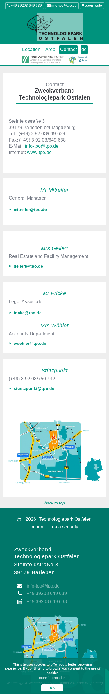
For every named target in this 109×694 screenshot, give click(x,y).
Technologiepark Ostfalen (65, 519)
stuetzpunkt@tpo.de (33, 388)
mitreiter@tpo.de (29, 209)
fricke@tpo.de (27, 312)
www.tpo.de (39, 152)
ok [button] (52, 688)
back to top (54, 503)
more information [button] (52, 677)
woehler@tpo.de (29, 343)
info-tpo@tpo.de (42, 146)
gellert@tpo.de (27, 266)
